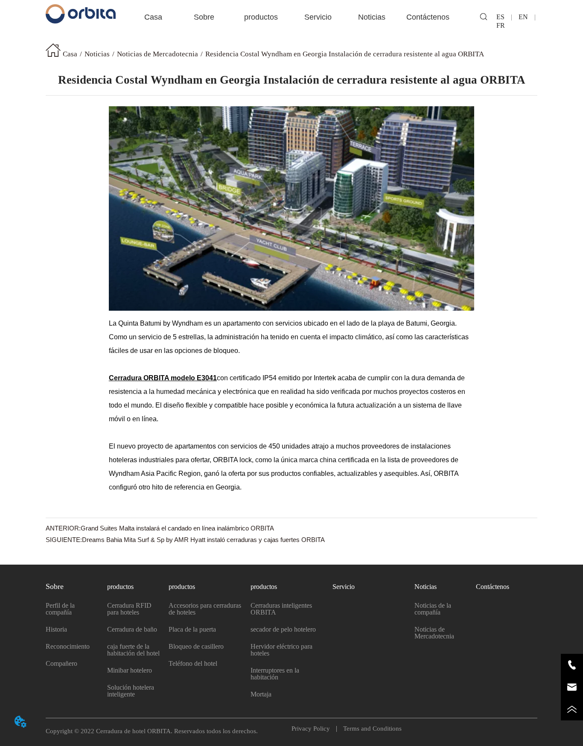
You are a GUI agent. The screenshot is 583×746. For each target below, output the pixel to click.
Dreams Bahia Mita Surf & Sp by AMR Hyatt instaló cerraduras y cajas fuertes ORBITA (203, 539)
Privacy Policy (314, 728)
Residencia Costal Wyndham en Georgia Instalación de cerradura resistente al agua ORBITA (344, 54)
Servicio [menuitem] (318, 17)
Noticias (97, 54)
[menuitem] (204, 17)
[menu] (291, 17)
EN (523, 16)
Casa (70, 54)
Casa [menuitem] (153, 17)
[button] (204, 17)
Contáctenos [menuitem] (427, 17)
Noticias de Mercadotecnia (157, 54)
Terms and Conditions (369, 728)
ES (503, 16)
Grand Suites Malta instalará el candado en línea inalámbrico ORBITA (177, 528)
